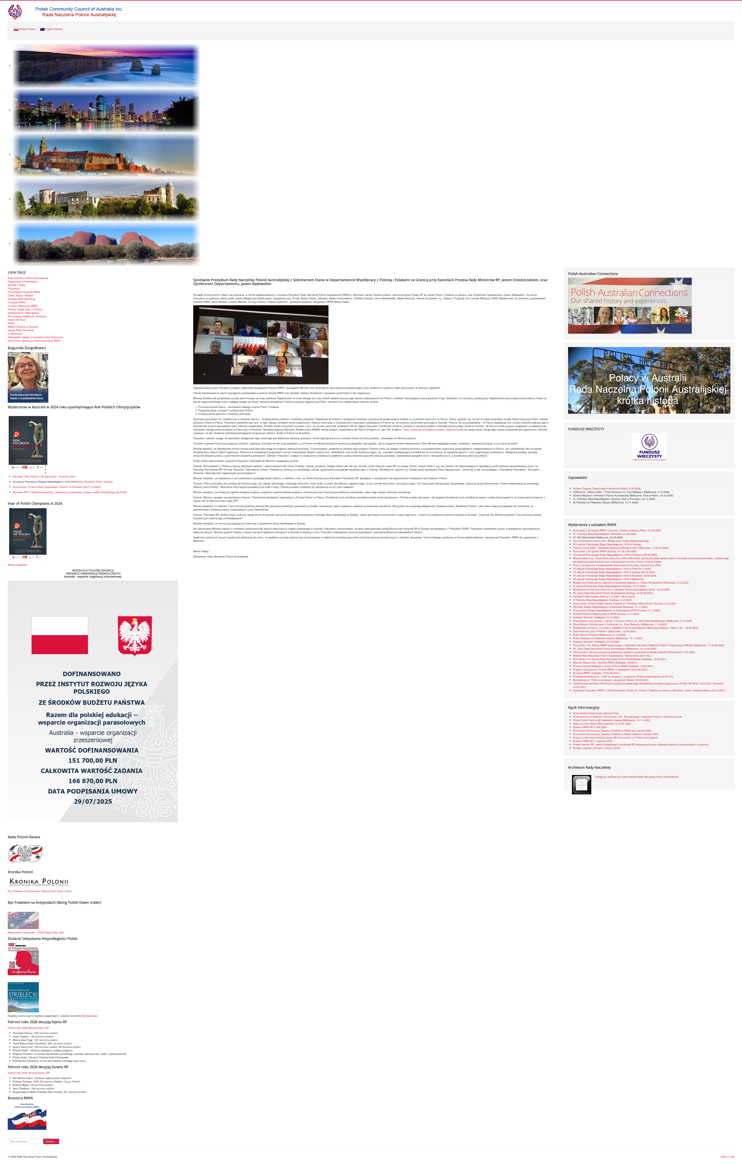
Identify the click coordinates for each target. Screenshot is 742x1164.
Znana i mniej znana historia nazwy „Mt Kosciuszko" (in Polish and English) (615, 737)
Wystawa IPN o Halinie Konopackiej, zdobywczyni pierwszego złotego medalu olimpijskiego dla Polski (70, 492)
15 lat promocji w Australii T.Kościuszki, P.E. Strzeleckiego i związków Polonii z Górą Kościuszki (627, 716)
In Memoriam (15, 333)
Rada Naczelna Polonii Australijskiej (28, 278)
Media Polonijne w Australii (23, 326)
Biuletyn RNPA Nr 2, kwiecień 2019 (592, 741)
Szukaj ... (51, 1141)
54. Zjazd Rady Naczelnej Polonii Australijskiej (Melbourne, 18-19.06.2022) (614, 648)
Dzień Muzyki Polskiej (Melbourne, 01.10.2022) (599, 634)
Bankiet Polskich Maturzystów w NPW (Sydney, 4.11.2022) (606, 614)
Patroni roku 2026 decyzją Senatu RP (29, 1073)
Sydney (108, 481)
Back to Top (727, 1156)
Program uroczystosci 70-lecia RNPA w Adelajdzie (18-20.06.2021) (610, 669)
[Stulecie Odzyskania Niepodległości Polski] (23, 958)
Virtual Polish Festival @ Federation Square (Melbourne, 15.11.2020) (611, 720)
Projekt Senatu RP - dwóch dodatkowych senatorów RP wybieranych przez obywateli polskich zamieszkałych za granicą (640, 744)
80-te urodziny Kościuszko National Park (596, 713)
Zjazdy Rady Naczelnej (21, 330)
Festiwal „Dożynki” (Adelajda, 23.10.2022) (596, 617)
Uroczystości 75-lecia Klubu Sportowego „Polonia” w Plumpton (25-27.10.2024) (56, 487)
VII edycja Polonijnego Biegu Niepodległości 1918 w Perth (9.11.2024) (612, 568)
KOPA (11, 323)
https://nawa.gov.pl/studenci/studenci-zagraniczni (431, 429)
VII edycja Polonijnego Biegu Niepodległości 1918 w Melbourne (608, 579)
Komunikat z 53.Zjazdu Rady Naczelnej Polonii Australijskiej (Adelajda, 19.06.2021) (619, 659)
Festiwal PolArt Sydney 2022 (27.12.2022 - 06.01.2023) (604, 596)
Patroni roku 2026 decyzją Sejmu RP (28, 1028)
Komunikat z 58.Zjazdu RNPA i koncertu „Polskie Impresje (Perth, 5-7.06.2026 (617, 530)
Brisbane (89, 481)
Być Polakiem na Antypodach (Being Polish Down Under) (40, 891)
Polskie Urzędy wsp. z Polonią (25, 309)
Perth (99, 481)
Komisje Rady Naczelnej (21, 299)
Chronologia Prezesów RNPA (24, 292)
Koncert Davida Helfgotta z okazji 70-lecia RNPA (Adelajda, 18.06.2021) (613, 666)
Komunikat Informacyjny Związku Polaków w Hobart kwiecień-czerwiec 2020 (615, 734)
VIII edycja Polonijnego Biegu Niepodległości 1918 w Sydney (607, 544)
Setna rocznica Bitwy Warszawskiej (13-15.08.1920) (602, 723)
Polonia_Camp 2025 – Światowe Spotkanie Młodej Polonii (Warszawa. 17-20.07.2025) (621, 548)
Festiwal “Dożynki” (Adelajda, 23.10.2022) (596, 641)
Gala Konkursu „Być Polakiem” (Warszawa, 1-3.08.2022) (604, 631)
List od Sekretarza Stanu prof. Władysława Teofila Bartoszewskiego (611, 541)
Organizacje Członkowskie (22, 281)
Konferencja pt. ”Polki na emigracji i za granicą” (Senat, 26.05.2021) (611, 680)
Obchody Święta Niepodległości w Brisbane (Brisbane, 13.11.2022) (610, 607)
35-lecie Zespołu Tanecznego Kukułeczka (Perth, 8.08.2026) (607, 488)
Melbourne (77, 481)
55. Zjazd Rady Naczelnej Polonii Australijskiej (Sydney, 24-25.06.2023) (613, 593)
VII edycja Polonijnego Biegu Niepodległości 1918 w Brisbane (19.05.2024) (614, 575)
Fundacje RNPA (17, 302)
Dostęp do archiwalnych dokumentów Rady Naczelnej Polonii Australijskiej (636, 777)
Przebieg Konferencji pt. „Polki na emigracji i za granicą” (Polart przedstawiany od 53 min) (623, 676)
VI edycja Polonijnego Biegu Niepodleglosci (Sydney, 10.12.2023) (609, 586)
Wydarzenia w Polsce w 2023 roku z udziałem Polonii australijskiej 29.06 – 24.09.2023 (621, 589)
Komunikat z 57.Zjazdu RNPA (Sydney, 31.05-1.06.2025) (604, 551)
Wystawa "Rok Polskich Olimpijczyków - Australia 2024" (45, 476)
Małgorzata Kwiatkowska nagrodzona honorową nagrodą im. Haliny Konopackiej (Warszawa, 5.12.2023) (630, 582)
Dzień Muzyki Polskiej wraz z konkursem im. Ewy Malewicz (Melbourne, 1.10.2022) (620, 624)
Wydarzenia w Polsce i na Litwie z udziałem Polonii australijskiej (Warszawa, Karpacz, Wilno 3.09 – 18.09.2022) (635, 628)
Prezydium (14, 288)
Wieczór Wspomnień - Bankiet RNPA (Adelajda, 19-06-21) (605, 662)
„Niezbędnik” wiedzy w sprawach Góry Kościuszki (35, 337)
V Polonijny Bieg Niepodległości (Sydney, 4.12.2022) (602, 600)
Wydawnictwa (89, 1016)
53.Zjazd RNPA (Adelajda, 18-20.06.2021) (596, 673)
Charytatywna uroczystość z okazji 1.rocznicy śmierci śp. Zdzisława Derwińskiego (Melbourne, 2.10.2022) (632, 621)
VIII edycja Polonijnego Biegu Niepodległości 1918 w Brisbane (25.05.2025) (615, 554)
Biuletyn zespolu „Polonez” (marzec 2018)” (597, 748)
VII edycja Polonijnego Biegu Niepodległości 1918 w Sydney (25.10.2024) (614, 572)
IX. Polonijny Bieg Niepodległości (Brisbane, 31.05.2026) (604, 534)
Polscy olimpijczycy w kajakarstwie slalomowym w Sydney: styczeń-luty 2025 (616, 565)
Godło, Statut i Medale (20, 295)
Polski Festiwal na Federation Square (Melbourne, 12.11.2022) (607, 638)
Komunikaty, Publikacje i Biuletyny (27, 316)
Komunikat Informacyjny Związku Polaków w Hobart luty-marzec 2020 (612, 730)
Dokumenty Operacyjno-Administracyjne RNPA (34, 340)
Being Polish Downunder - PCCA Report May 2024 (36, 932)
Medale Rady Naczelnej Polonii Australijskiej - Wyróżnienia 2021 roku (612, 655)
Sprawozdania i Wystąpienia (23, 313)
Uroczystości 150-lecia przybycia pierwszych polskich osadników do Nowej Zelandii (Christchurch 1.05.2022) (634, 652)
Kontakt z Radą (16, 285)
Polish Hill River (17, 320)
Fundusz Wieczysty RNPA (22, 306)
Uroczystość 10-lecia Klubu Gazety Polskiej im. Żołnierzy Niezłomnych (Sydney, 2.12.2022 (624, 603)
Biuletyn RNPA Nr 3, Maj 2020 (590, 727)
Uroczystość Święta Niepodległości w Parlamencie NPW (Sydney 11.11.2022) (616, 610)
